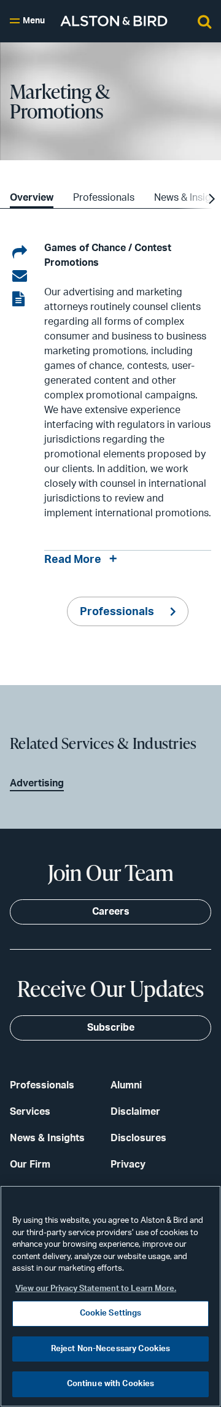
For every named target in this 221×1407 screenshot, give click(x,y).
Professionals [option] (103, 198)
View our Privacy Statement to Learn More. (95, 1289)
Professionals (118, 612)
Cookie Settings (111, 1313)
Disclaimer (135, 1112)
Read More (72, 559)
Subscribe (110, 1028)
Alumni (126, 1085)
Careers (111, 912)
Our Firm (30, 1164)
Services (30, 1112)
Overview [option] (31, 198)
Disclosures (138, 1138)
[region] (110, 1296)
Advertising (37, 783)
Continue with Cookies (111, 1384)
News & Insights (47, 1138)
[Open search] (204, 21)
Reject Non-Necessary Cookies (111, 1349)
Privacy (127, 1164)
